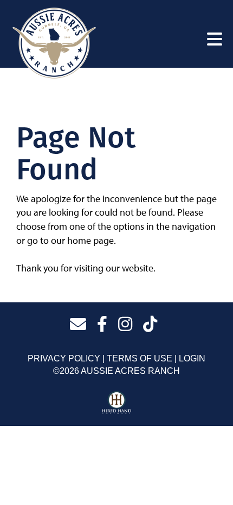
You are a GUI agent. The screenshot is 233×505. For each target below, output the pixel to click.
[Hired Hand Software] (117, 403)
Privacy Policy (64, 358)
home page (90, 240)
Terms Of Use (139, 358)
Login (192, 358)
